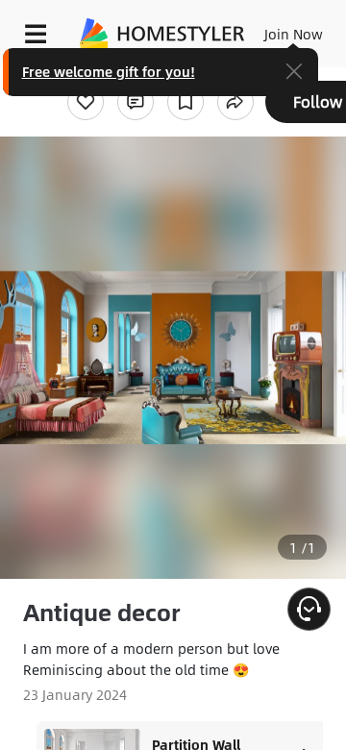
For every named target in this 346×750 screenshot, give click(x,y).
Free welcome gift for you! (108, 71)
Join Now (293, 33)
